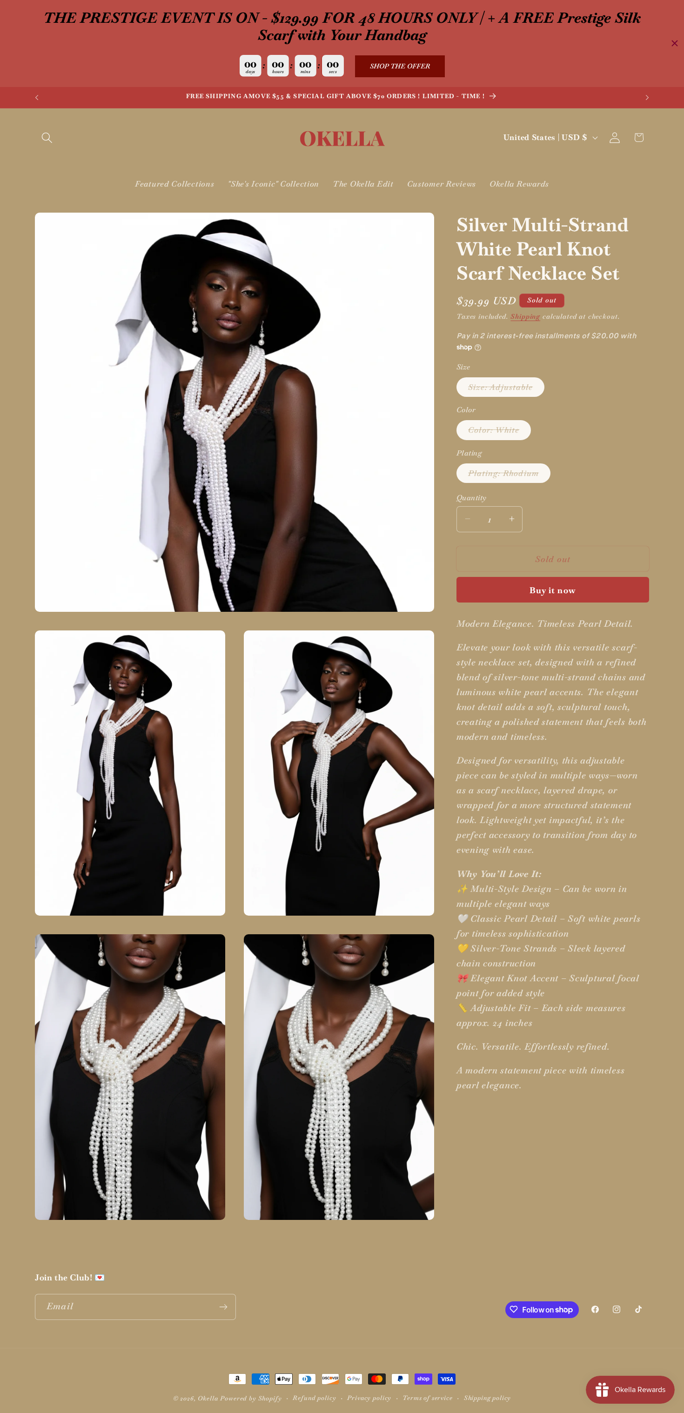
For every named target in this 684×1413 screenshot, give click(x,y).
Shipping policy (487, 1398)
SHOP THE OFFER (400, 66)
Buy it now (553, 589)
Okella (208, 1398)
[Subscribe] (223, 1307)
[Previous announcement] (37, 97)
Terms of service (427, 1398)
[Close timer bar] (674, 43)
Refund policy (314, 1398)
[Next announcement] (647, 97)
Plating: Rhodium (509, 475)
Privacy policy (369, 1398)
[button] (47, 137)
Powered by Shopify (251, 1398)
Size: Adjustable (506, 389)
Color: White (499, 432)
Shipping (525, 316)
